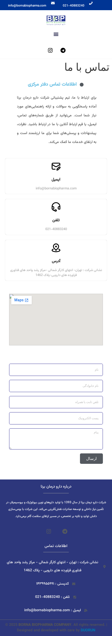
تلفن (56, 220)
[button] (56, 34)
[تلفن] (56, 207)
